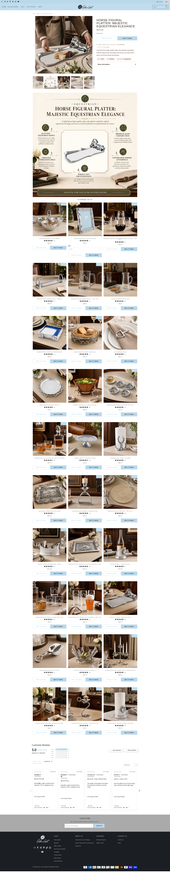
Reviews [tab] (35, 761)
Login (160, 1)
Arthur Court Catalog (59, 849)
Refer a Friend (57, 846)
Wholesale (56, 852)
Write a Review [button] (132, 750)
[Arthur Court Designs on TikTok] (13, 1)
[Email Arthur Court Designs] (2, 1)
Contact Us (78, 846)
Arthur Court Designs (42, 866)
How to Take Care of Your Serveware (84, 843)
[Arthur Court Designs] (86, 6)
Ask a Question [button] (117, 750)
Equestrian (127, 59)
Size (69, 245)
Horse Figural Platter (39, 796)
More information (104, 64)
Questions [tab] (47, 761)
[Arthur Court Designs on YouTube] (18, 1)
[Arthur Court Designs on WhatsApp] (15, 1)
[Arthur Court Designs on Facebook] (4, 1)
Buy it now (127, 38)
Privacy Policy (57, 855)
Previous (30, 789)
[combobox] (160, 7)
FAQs (119, 843)
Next (139, 789)
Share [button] (37, 806)
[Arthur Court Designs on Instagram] (7, 1)
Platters (112, 59)
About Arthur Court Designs (82, 839)
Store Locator (57, 839)
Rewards (56, 843)
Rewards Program (101, 839)
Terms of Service (58, 861)
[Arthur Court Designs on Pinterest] (10, 1)
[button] (14, 7)
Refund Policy (57, 858)
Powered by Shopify (54, 866)
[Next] (93, 45)
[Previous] (34, 45)
